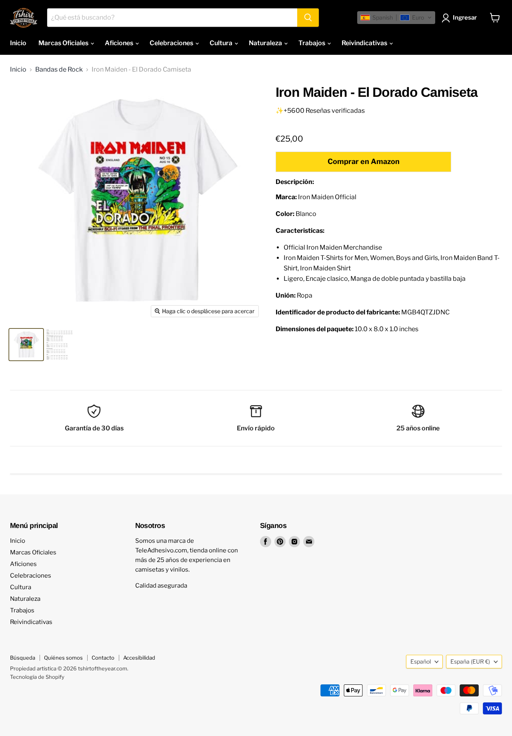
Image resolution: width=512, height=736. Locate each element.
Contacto (103, 657)
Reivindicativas (365, 43)
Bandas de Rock (59, 69)
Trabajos (312, 43)
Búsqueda (22, 657)
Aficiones (119, 43)
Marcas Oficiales (64, 43)
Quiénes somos (63, 657)
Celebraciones (172, 43)
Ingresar (465, 17)
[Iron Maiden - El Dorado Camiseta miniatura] (26, 344)
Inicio (18, 43)
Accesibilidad (139, 657)
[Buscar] (308, 17)
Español (420, 661)
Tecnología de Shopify (37, 677)
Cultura (222, 43)
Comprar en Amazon (364, 161)
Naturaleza (266, 43)
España (470, 661)
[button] (396, 17)
